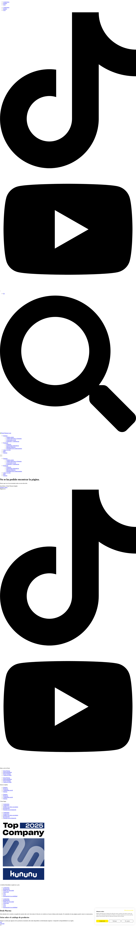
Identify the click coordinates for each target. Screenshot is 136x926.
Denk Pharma (6, 771)
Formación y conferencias (12, 441)
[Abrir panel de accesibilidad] (0, 925)
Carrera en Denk (7, 775)
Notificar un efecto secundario (10, 807)
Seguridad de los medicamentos (14, 448)
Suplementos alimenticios (12, 445)
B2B (4, 451)
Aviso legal (6, 892)
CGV (4, 894)
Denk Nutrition (7, 773)
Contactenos (6, 2)
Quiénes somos (10, 437)
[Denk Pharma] (5, 433)
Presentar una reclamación (9, 809)
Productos (5, 442)
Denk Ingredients (7, 772)
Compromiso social (11, 440)
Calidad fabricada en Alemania (14, 438)
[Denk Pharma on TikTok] (68, 168)
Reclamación (6, 808)
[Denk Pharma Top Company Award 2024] (23, 882)
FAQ (4, 4)
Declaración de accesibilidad (10, 896)
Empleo (5, 3)
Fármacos (8, 444)
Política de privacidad (8, 890)
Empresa (5, 435)
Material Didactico (11, 447)
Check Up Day (7, 450)
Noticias (5, 452)
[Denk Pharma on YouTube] (68, 289)
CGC (4, 893)
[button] (4, 293)
